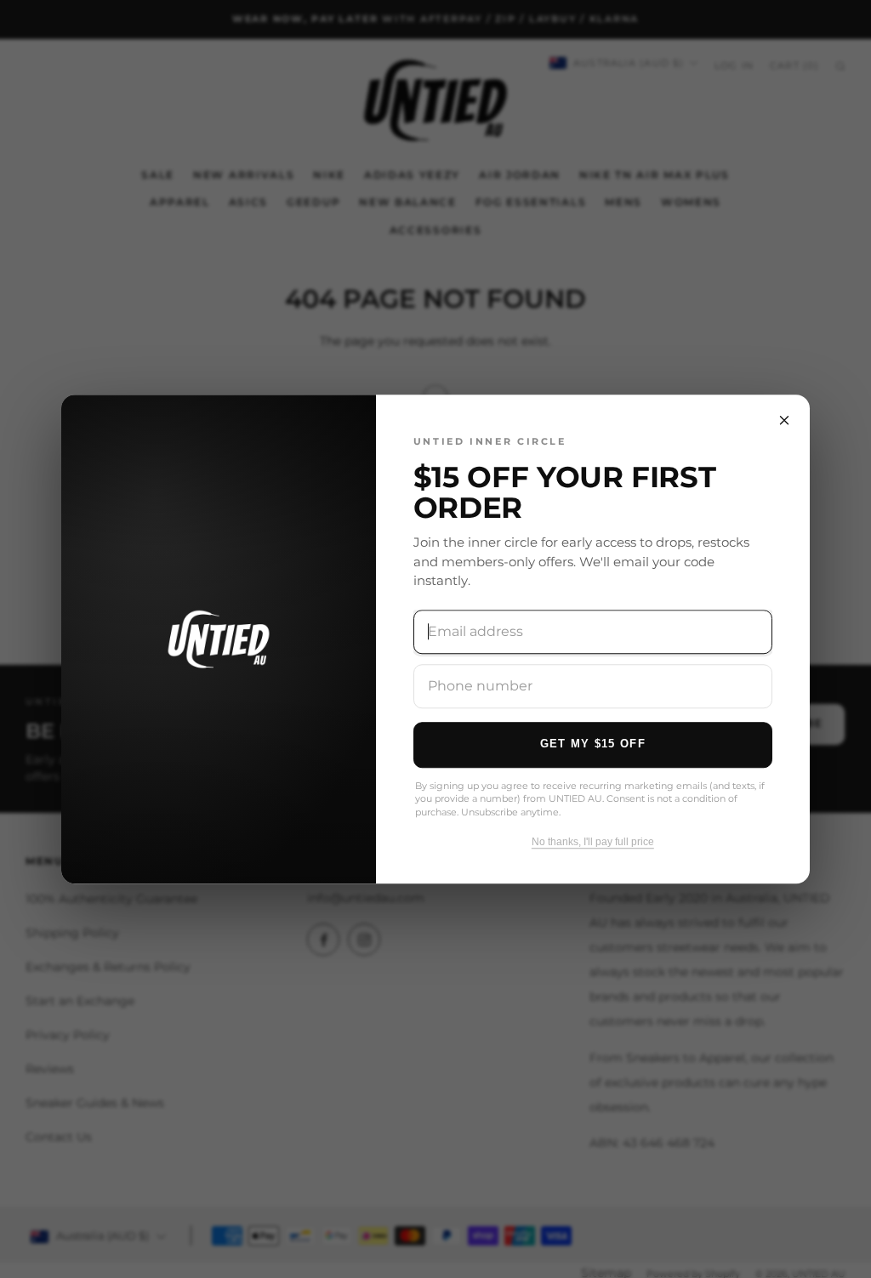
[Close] (784, 420)
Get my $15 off (593, 743)
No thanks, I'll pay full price (593, 842)
